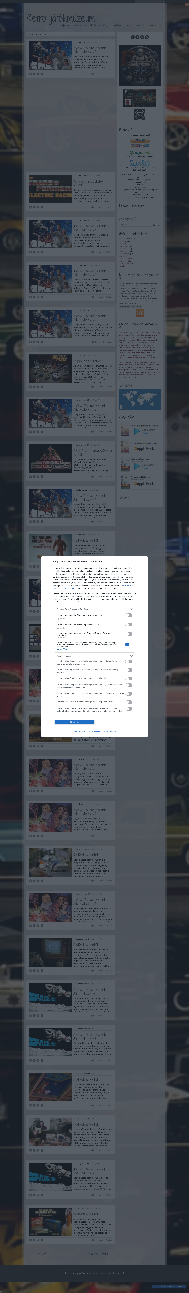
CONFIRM (74, 722)
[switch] (128, 615)
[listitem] (94, 609)
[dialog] (94, 646)
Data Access (94, 732)
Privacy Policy (110, 732)
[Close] (142, 561)
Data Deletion (79, 732)
